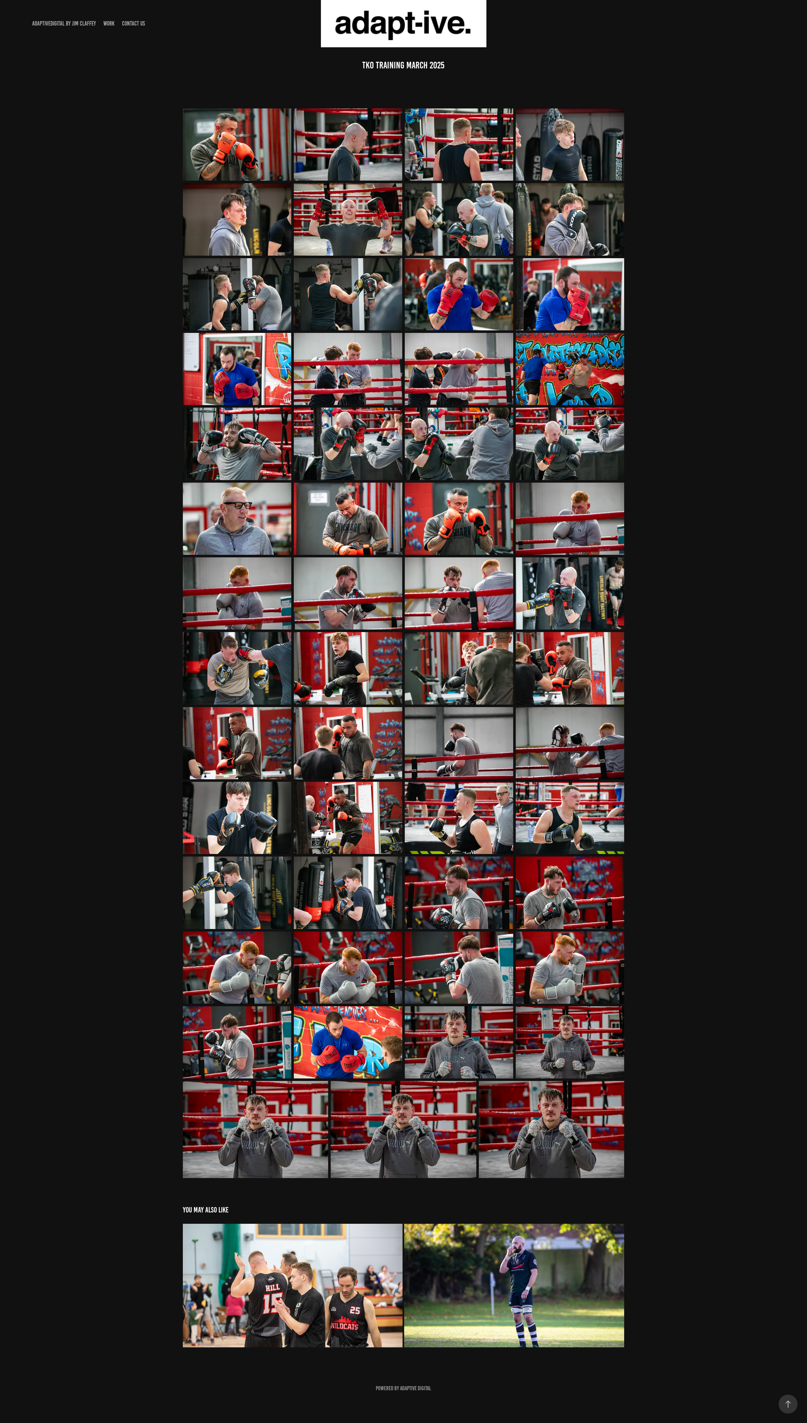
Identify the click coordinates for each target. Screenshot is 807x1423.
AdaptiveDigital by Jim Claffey (64, 23)
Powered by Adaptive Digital (403, 1388)
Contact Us (133, 23)
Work (108, 23)
